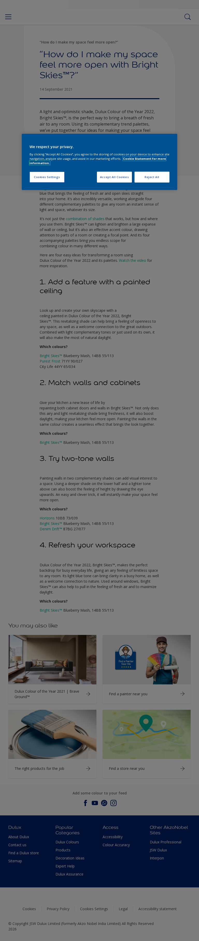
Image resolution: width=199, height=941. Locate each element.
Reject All (152, 177)
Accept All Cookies (114, 177)
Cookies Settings (47, 177)
